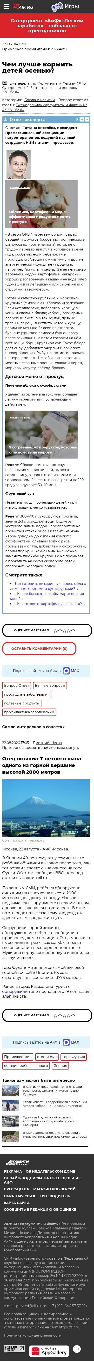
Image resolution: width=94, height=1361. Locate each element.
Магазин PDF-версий (54, 1189)
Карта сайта (17, 1203)
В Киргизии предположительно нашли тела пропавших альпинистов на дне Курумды (52, 1090)
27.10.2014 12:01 (14, 44)
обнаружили (15, 991)
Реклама (13, 1171)
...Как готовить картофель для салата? (48, 604)
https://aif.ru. (69, 1327)
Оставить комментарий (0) (39, 648)
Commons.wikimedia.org (23, 840)
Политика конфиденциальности (32, 1335)
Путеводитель (55, 1196)
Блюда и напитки (39, 100)
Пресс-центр (16, 1189)
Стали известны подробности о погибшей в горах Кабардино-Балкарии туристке (55, 1104)
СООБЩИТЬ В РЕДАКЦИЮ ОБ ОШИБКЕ (40, 1209)
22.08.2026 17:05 (15, 743)
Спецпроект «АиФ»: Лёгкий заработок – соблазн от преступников (47, 26)
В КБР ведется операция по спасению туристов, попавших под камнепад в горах (55, 1134)
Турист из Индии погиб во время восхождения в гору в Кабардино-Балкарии (48, 1121)
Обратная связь (20, 1196)
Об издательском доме (50, 1171)
